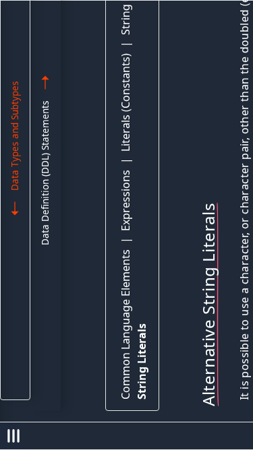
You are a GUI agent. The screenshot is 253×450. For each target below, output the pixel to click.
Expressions (125, 200)
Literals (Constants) (125, 102)
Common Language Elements (125, 324)
